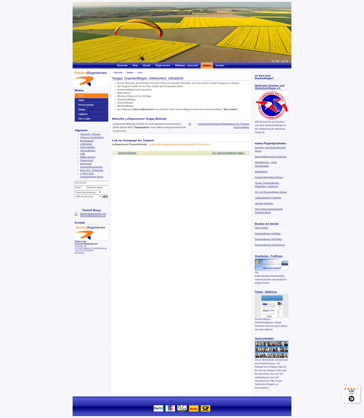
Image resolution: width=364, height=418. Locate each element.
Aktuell (146, 65)
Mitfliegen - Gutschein (186, 65)
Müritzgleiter (261, 172)
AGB (82, 154)
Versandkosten (88, 151)
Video (81, 100)
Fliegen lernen (162, 65)
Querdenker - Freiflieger (269, 256)
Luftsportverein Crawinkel (268, 198)
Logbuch (82, 114)
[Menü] (358, 387)
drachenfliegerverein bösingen (270, 157)
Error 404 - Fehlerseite (91, 170)
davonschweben (264, 338)
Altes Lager (84, 119)
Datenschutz (86, 160)
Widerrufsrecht (87, 157)
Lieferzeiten (86, 144)
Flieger (82, 109)
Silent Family (261, 228)
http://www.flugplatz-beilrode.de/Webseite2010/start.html (180, 144)
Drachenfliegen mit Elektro (268, 239)
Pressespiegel (86, 105)
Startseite (122, 65)
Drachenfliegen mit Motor (268, 233)
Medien (207, 65)
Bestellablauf (87, 141)
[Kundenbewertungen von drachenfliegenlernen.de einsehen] (91, 216)
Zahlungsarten (87, 147)
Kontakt (220, 65)
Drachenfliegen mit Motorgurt (270, 245)
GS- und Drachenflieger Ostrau (271, 192)
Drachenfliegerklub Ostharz (269, 177)
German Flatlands (264, 203)
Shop (135, 65)
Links (139, 72)
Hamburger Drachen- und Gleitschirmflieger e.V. (269, 87)
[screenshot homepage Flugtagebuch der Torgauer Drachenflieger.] (218, 127)
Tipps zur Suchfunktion (92, 137)
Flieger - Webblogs (266, 292)
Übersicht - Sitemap (90, 134)
